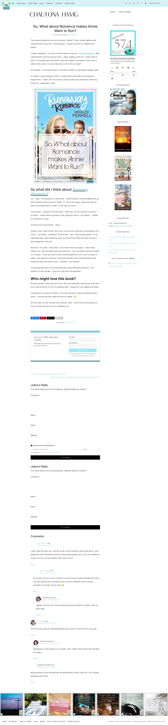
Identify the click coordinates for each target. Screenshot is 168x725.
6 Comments (72, 34)
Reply (33, 564)
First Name (72, 337)
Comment (35, 395)
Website (34, 435)
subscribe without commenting (49, 452)
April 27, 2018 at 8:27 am (45, 545)
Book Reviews (70, 322)
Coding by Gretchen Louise (156, 721)
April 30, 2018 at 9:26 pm (50, 600)
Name (33, 415)
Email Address (73, 343)
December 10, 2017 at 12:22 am (50, 643)
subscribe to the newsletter (122, 226)
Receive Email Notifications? (43, 445)
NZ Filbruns (40, 621)
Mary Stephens (42, 543)
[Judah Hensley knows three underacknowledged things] (11, 704)
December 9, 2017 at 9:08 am (46, 667)
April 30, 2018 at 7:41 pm (47, 572)
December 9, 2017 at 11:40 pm (47, 623)
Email (33, 425)
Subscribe (83, 350)
